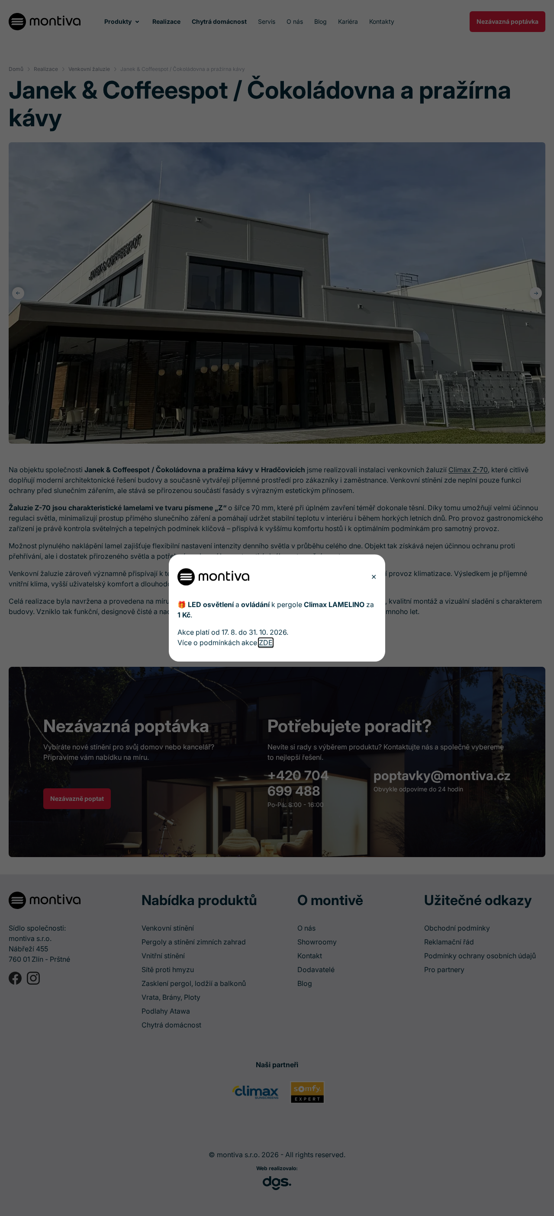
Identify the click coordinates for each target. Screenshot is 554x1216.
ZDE (266, 642)
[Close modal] (374, 577)
